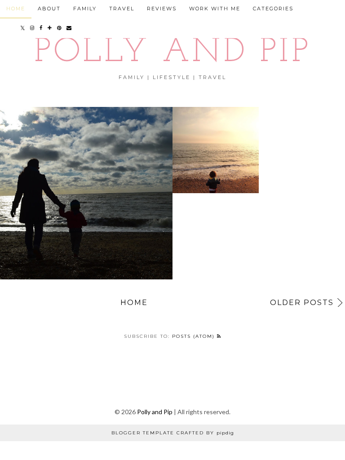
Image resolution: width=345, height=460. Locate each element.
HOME (15, 8)
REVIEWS (162, 8)
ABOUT (49, 8)
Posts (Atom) (194, 336)
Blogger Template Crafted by (172, 433)
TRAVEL (121, 8)
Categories (273, 8)
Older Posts (302, 302)
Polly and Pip (172, 53)
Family (85, 8)
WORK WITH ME (214, 8)
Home (134, 302)
